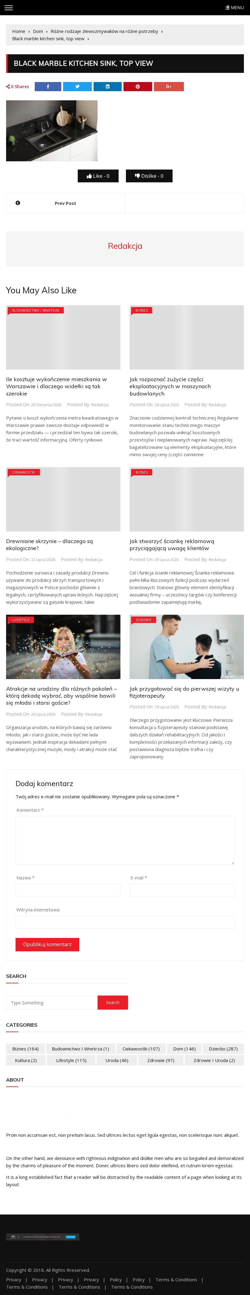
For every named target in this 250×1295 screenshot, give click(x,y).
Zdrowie (144, 619)
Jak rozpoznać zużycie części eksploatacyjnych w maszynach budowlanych (170, 386)
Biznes (142, 310)
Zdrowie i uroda (214, 1060)
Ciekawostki (23, 472)
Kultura (26, 1060)
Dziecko (223, 1049)
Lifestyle (20, 619)
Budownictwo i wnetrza (35, 310)
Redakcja (100, 404)
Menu (236, 7)
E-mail (138, 878)
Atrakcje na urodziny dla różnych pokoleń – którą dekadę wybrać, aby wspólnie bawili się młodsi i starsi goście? (61, 696)
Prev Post (65, 203)
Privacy (13, 1279)
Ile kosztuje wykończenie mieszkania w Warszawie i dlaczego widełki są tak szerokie (56, 386)
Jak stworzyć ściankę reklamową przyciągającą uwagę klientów (172, 545)
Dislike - (151, 176)
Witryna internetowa (37, 910)
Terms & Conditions (176, 1279)
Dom (184, 1049)
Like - (100, 176)
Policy (116, 1279)
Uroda (116, 1060)
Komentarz (30, 810)
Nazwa (25, 878)
